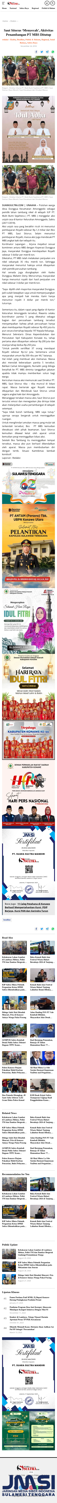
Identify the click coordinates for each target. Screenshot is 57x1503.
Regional (45, 40)
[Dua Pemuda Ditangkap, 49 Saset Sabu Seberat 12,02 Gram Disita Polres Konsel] (14, 1086)
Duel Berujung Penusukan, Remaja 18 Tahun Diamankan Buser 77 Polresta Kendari (41, 1043)
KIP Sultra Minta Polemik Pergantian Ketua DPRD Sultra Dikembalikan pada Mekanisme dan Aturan (13, 987)
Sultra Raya (32, 43)
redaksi (5, 40)
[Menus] (4, 3)
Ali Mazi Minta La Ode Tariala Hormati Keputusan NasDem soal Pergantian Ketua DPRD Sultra (42, 1070)
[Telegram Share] (47, 52)
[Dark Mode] (47, 3)
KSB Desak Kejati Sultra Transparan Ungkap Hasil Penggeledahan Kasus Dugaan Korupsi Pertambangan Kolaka (41, 1098)
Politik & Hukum (32, 40)
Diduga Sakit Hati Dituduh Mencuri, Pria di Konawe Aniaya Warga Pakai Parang (14, 1014)
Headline (20, 40)
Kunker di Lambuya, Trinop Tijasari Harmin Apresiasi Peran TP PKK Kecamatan (29, 1318)
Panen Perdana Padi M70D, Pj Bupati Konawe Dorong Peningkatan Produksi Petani (29, 1298)
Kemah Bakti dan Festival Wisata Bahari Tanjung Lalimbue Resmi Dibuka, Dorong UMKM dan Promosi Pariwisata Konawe (42, 987)
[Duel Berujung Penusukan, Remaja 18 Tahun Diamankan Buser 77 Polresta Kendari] (42, 1031)
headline (7, 920)
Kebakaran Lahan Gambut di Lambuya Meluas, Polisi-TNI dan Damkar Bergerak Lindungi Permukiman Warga (13, 960)
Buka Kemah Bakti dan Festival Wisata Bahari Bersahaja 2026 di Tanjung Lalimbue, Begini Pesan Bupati (41, 960)
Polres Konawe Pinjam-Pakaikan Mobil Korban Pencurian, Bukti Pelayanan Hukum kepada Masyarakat (14, 1070)
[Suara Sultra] (14, 3)
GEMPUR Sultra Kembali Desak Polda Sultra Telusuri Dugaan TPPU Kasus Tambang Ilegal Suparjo (14, 1043)
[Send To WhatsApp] (53, 52)
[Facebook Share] (36, 52)
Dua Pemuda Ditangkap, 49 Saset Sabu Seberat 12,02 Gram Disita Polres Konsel (13, 1097)
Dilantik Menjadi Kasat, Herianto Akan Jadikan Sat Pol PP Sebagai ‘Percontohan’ (32, 1328)
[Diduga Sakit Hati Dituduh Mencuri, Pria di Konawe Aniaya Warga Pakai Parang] (14, 1003)
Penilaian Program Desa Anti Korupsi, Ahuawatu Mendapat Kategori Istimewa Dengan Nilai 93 (30, 1308)
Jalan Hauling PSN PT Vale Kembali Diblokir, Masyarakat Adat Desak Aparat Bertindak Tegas (42, 1015)
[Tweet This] (42, 52)
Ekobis (13, 40)
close (31, 1472)
